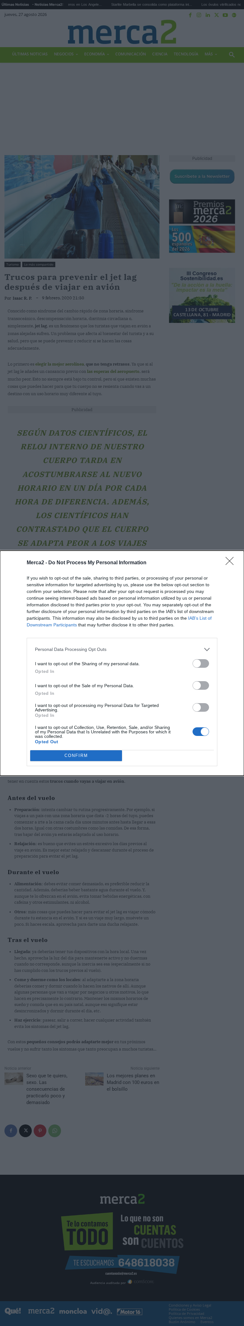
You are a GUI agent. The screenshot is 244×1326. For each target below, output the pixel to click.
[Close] (232, 563)
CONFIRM (76, 755)
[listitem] (122, 649)
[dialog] (122, 663)
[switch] (201, 663)
